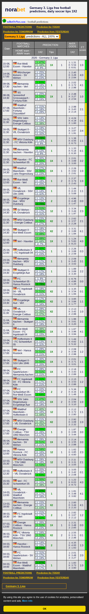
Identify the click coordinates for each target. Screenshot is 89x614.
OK (44, 608)
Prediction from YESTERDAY (53, 31)
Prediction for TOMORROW (18, 31)
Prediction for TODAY (48, 27)
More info (27, 600)
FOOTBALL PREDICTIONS (17, 27)
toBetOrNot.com (27, 21)
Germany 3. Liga (15, 586)
